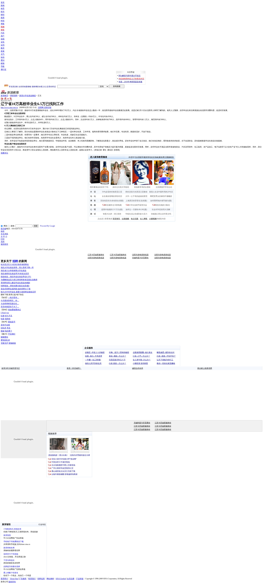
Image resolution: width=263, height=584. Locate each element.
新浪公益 (12, 295)
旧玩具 (3, 328)
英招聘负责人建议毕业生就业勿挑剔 (15, 283)
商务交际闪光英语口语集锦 (136, 192)
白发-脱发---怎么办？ (117, 363)
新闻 (2, 5)
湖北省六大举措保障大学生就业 (13, 270)
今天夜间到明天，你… (10, 300)
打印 (2, 239)
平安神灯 (11, 334)
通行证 (3, 69)
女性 (2, 42)
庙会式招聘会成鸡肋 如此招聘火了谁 (15, 289)
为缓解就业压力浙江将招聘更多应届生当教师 (19, 280)
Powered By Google (47, 226)
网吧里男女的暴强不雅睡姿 (161, 196)
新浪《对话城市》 (74, 368)
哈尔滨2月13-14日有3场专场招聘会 (15, 264)
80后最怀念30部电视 (113, 205)
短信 (2, 57)
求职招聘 (13, 96)
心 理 (93, 209)
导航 (2, 66)
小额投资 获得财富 (140, 363)
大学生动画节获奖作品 (138, 205)
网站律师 (50, 579)
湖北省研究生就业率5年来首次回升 (15, 274)
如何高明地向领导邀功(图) (161, 201)
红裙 (2, 316)
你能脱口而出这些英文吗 (161, 214)
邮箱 (2, 63)
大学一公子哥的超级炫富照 (136, 196)
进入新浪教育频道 (98, 157)
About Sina (14, 579)
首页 (2, 2)
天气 (2, 54)
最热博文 (162, 157)
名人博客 (143, 219)
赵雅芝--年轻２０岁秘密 (95, 352)
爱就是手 (11, 322)
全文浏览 (4, 234)
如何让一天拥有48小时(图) (136, 209)
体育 (2, 8)
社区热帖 (154, 157)
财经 (2, 15)
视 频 (93, 205)
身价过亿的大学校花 (120, 187)
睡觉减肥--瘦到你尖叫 (165, 352)
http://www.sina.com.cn (9, 107)
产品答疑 (79, 579)
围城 (2, 331)
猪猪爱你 (4, 337)
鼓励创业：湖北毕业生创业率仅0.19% (16, 277)
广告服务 (22, 579)
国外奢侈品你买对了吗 (99, 187)
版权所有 (12, 582)
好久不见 (8, 316)
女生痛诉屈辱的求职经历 (112, 196)
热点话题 (134, 219)
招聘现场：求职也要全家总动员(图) (15, 286)
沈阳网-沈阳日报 (44, 107)
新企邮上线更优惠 (204, 368)
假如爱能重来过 (14, 310)
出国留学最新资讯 (143, 157)
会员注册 (70, 579)
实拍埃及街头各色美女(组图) (112, 201)
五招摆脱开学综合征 (164, 187)
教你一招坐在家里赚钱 (166, 363)
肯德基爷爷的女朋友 (142, 187)
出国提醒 (125, 219)
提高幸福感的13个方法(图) (112, 209)
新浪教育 (4, 96)
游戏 (2, 39)
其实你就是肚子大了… (10, 307)
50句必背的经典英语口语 (112, 192)
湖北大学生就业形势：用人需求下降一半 (17, 267)
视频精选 (170, 157)
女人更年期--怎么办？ (142, 360)
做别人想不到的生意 (93, 363)
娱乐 (2, 12)
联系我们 (32, 579)
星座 (2, 51)
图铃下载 (4, 295)
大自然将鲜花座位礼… (10, 304)
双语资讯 (116, 219)
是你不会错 (5, 325)
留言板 (3, 229)
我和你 (7, 319)
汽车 (2, 33)
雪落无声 (4, 343)
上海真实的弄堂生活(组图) (136, 201)
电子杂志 (20, 295)
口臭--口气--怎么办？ (141, 356)
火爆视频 (152, 219)
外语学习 (132, 157)
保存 (2, 231)
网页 (5, 226)
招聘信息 (41, 579)
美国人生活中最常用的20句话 (161, 192)
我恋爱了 (8, 331)
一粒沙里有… (13, 297)
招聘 (15, 261)
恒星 (2, 319)
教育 (2, 48)
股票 (2, 18)
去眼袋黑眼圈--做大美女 (142, 352)
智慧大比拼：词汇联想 (112, 214)
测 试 (93, 214)
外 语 (93, 192)
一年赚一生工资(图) (93, 360)
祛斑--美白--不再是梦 (93, 356)
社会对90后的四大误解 (161, 209)
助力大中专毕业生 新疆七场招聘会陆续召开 (18, 292)
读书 (2, 45)
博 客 (93, 201)
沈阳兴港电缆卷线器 (140, 255)
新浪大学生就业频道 (27, 96)
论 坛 (93, 196)
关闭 (2, 242)
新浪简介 (4, 579)
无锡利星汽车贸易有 (140, 258)
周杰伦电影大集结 (162, 205)
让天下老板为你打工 (165, 360)
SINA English (61, 579)
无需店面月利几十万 (117, 360)
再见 (8, 328)
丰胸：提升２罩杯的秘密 (119, 352)
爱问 (2, 60)
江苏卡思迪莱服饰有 (96, 255)
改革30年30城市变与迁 (11, 368)
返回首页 (4, 244)
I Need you (5, 313)
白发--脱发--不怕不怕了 (166, 356)
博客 (2, 24)
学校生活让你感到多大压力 (136, 214)
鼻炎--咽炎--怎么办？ (117, 356)
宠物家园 (12, 343)
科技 (2, 21)
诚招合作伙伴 (137, 368)
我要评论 (4, 153)
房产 (2, 36)
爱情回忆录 (5, 340)
